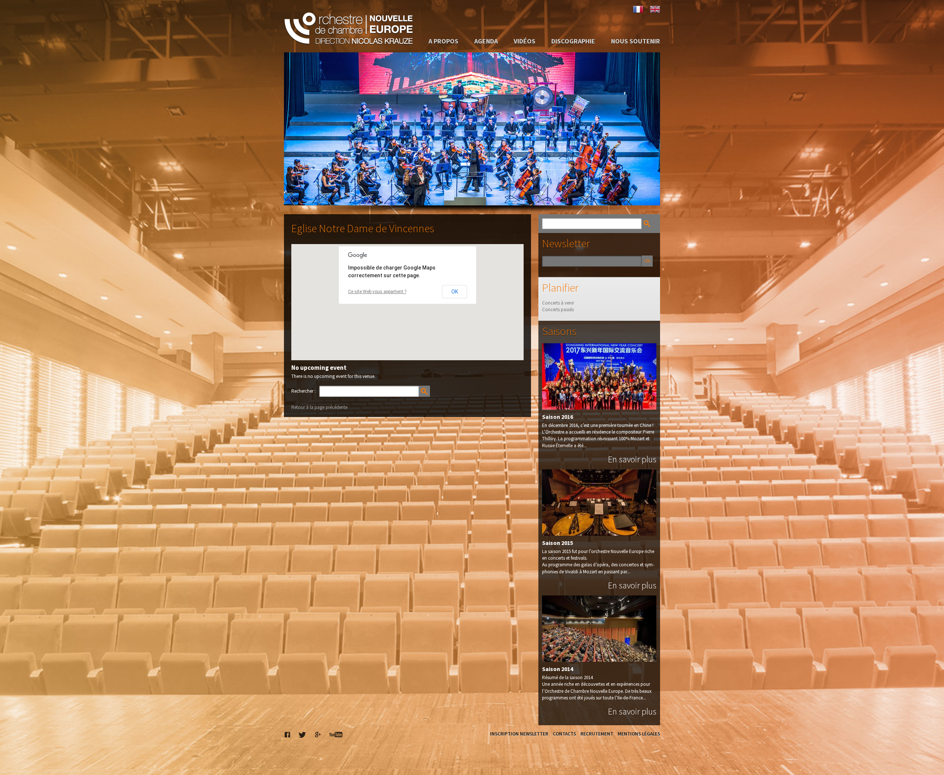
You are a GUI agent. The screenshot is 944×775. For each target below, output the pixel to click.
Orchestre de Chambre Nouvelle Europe (348, 26)
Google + (317, 734)
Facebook (287, 734)
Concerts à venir (558, 303)
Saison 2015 (557, 542)
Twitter (302, 734)
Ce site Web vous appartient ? (377, 291)
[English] (654, 9)
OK (454, 292)
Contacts (564, 734)
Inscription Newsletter (519, 734)
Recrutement (596, 734)
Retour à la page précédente (319, 407)
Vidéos (524, 41)
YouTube (336, 734)
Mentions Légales (639, 734)
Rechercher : (303, 391)
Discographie (573, 41)
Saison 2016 (557, 416)
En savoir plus (632, 459)
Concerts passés (558, 309)
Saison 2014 (557, 669)
